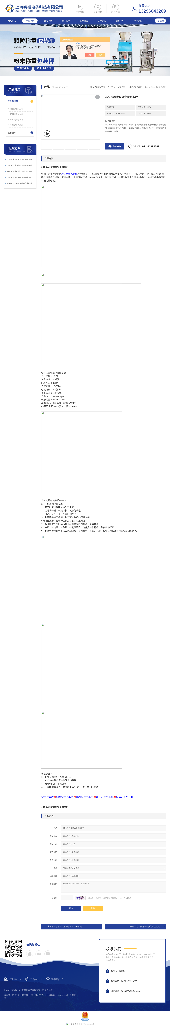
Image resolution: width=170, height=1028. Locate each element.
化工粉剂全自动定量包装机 (148, 926)
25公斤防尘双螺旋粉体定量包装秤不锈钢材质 (21, 165)
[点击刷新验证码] (80, 898)
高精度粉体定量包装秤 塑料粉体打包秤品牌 (21, 183)
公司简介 (13, 979)
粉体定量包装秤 (16, 125)
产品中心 (30, 21)
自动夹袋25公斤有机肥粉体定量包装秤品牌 (21, 159)
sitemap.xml (62, 995)
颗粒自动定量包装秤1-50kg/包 (69, 926)
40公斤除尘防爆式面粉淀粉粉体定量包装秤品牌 (21, 171)
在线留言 (84, 21)
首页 (103, 87)
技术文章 (66, 21)
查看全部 (12, 133)
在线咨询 (117, 146)
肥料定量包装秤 (16, 114)
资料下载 (120, 21)
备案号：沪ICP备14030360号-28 (18, 995)
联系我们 (138, 21)
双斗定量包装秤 (16, 120)
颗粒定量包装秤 (16, 109)
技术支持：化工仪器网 (45, 995)
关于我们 (102, 21)
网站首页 (12, 21)
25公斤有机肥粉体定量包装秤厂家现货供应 (21, 177)
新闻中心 (48, 21)
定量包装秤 (13, 101)
